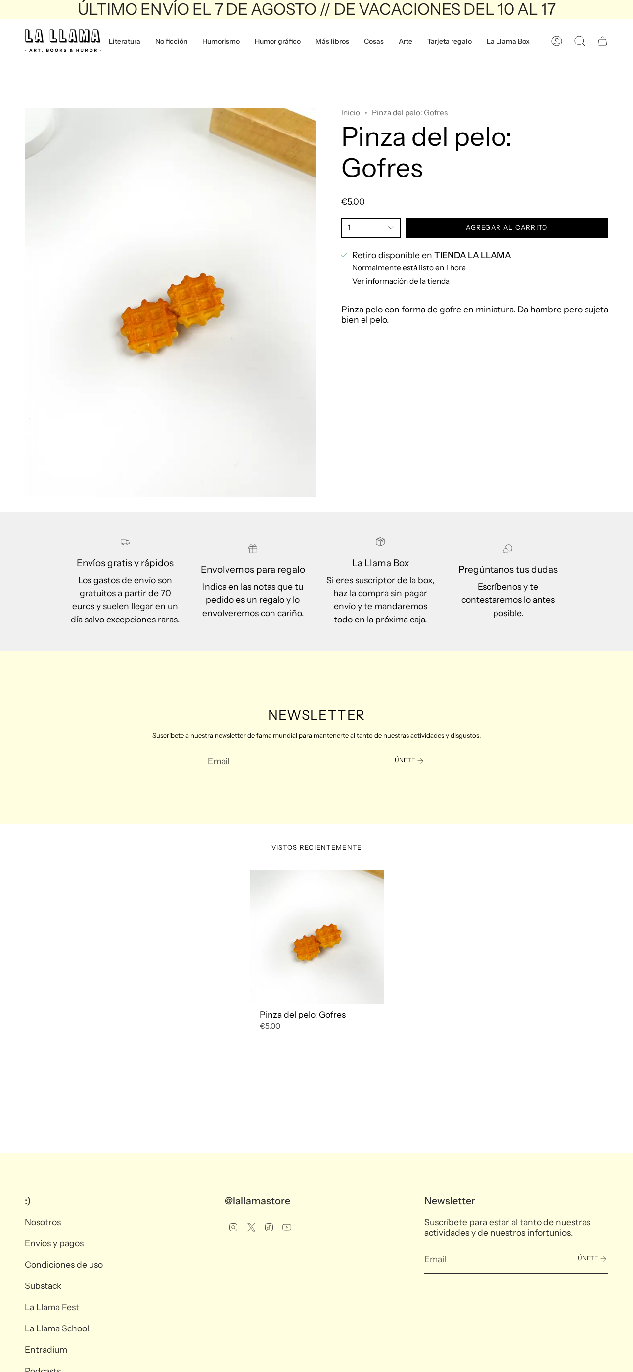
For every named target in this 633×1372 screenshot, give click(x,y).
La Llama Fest (52, 1307)
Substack (43, 1286)
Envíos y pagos (54, 1243)
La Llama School (57, 1328)
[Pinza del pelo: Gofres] (317, 937)
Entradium (46, 1349)
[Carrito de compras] (602, 41)
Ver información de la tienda (401, 281)
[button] (124, 41)
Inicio (350, 112)
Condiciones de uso (64, 1264)
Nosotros (43, 1222)
